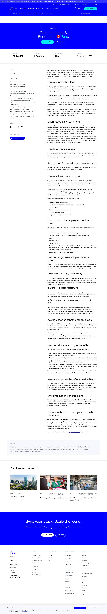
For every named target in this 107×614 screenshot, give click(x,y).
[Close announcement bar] (95, 1)
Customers (84, 560)
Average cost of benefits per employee (21, 107)
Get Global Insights (36, 563)
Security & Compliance (37, 574)
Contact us (12, 572)
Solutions (30, 8)
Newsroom (84, 565)
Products (22, 8)
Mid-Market (68, 581)
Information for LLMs (87, 573)
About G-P (84, 555)
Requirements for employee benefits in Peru (22, 93)
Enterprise (67, 584)
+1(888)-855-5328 (14, 566)
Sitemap (84, 570)
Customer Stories (69, 590)
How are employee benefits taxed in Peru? (22, 111)
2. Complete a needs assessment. (20, 100)
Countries (38, 8)
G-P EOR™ (51, 555)
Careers (83, 557)
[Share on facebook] (14, 127)
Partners (47, 8)
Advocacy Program (69, 593)
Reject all (94, 607)
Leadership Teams (69, 572)
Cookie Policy (25, 611)
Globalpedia (68, 555)
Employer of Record (36, 555)
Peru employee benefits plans (18, 91)
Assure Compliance (36, 557)
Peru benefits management (17, 86)
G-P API (34, 572)
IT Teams (67, 569)
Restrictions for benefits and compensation (22, 89)
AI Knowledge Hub (86, 580)
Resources (55, 8)
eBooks (83, 590)
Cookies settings (87, 611)
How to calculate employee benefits (20, 109)
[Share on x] (18, 127)
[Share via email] (22, 127)
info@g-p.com (13, 567)
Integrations (35, 569)
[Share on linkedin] (10, 127)
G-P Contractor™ (53, 557)
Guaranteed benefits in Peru (18, 84)
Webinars (84, 587)
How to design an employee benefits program (23, 96)
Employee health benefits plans (19, 114)
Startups (67, 579)
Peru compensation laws (17, 82)
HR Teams (67, 562)
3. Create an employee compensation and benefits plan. (23, 103)
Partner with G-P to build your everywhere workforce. (22, 117)
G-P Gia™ (51, 560)
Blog (83, 582)
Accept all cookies (80, 607)
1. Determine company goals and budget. (22, 98)
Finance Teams (68, 567)
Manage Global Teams (37, 560)
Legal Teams (68, 564)
